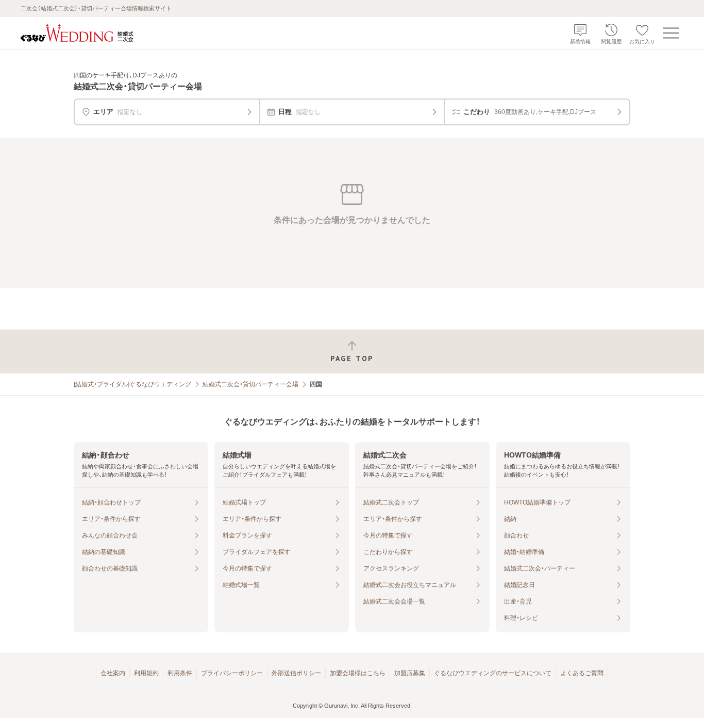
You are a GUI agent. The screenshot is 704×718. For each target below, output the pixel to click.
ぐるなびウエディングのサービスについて (492, 673)
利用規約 (146, 673)
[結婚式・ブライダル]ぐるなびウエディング (132, 384)
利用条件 (179, 673)
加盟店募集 (409, 673)
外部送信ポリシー (296, 673)
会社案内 (112, 673)
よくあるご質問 (582, 673)
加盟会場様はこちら (357, 673)
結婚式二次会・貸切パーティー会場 (250, 384)
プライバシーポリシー (232, 673)
